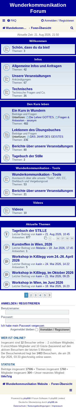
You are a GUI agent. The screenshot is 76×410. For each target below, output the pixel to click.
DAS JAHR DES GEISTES (46, 136)
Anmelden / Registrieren (20, 303)
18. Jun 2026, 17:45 (61, 248)
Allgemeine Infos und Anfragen (37, 66)
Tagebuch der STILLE (29, 230)
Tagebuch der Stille (27, 156)
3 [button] (35, 295)
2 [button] (31, 295)
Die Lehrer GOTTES (41, 117)
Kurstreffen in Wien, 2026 (32, 244)
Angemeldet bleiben (22, 329)
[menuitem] (11, 21)
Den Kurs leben (38, 104)
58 (67, 238)
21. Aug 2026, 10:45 (57, 234)
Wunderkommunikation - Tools (38, 168)
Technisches (22, 89)
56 (58, 238)
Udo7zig (6, 376)
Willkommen (38, 41)
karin (39, 234)
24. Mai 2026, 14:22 (57, 264)
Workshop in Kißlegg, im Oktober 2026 (42, 272)
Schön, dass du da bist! (31, 47)
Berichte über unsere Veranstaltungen (42, 146)
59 (72, 238)
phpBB (26, 398)
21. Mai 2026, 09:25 (57, 276)
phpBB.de (53, 402)
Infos (38, 59)
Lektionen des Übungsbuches (36, 130)
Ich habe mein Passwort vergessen (22, 325)
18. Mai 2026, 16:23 (57, 286)
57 (63, 238)
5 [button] (45, 295)
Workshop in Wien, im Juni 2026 (37, 282)
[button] (50, 295)
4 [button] (40, 295)
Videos (38, 202)
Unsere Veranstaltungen (31, 76)
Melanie (41, 248)
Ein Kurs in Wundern (28, 110)
